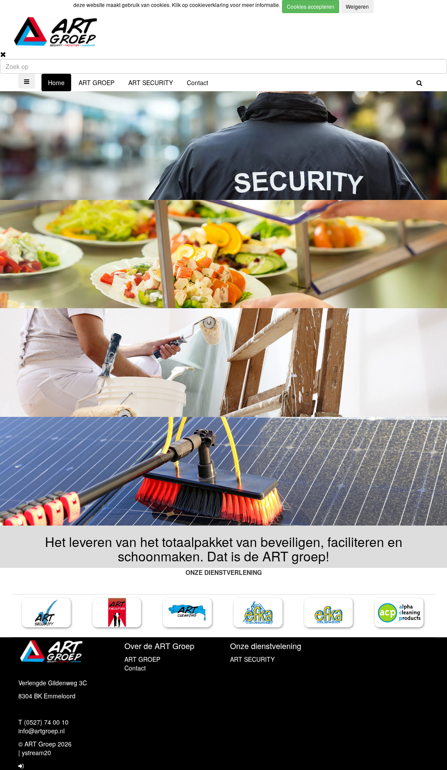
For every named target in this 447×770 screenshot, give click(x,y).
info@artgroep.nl (41, 730)
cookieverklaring (209, 4)
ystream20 (36, 752)
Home (56, 82)
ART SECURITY (150, 82)
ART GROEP (96, 82)
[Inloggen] (21, 765)
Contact (197, 82)
